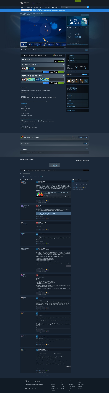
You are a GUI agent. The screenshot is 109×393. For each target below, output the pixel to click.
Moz (24, 181)
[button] (22, 7)
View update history (70, 101)
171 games (24, 206)
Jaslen (24, 312)
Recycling (62, 388)
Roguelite (74, 44)
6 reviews (24, 249)
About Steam (53, 382)
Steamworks (53, 386)
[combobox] (74, 7)
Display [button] (54, 170)
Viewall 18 (86, 81)
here (38, 152)
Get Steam (80, 382)
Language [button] (37, 170)
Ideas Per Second (78, 36)
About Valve (63, 382)
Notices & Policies (72, 386)
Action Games (26, 13)
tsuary (24, 335)
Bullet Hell (78, 44)
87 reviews (24, 235)
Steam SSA (53, 384)
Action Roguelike (70, 44)
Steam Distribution (54, 388)
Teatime (24, 222)
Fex (24, 274)
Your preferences (86, 160)
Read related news (70, 103)
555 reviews (25, 276)
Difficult (81, 44)
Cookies (70, 388)
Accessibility (71, 384)
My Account (80, 388)
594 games (24, 275)
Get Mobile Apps (81, 384)
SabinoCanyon (26, 248)
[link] (53, 72)
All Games (22, 13)
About (44, 3)
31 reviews (24, 350)
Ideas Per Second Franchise (34, 13)
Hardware (62, 386)
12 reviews (24, 298)
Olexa (24, 233)
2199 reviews (25, 224)
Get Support (80, 386)
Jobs (62, 384)
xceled (24, 297)
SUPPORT (48, 3)
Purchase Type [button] (30, 170)
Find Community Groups (71, 106)
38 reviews (24, 207)
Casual (73, 87)
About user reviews (79, 160)
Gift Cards (53, 390)
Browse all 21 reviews (46, 375)
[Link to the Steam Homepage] (24, 3)
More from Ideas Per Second (31, 137)
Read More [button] (68, 265)
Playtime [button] (49, 170)
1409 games (25, 223)
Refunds (70, 390)
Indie (75, 87)
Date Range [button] (43, 170)
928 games (24, 182)
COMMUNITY (39, 3)
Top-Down (84, 44)
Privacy (70, 382)
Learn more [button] (84, 74)
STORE (33, 3)
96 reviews (24, 183)
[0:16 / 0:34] (43, 29)
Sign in (22, 49)
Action (71, 87)
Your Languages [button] (26, 173)
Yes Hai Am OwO (26, 205)
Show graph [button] (85, 170)
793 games (24, 234)
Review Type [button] (23, 170)
